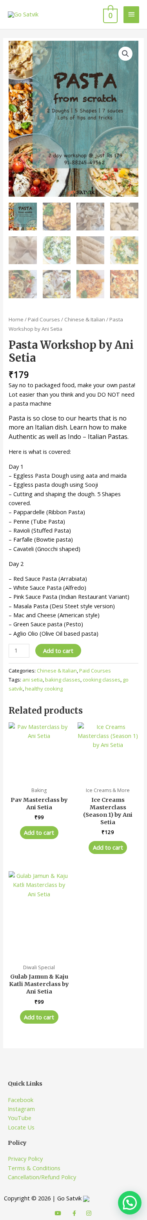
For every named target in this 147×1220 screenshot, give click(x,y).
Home (16, 319)
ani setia (32, 679)
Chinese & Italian (84, 319)
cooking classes (101, 679)
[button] (125, 54)
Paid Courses (44, 319)
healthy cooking (44, 688)
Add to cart (58, 650)
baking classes (62, 679)
